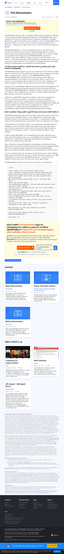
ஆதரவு (34, 2)
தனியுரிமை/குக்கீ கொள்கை (39, 443)
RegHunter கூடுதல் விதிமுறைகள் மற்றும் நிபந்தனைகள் (32, 530)
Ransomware (17, 7)
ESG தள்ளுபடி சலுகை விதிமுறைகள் (11, 523)
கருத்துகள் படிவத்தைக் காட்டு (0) (13, 260)
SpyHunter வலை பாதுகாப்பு (38, 506)
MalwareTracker (22, 504)
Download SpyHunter (24, 247)
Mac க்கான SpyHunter (37, 504)
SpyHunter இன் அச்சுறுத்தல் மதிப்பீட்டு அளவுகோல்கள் (29, 528)
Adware (36, 363)
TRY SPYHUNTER (52, 545)
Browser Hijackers (39, 289)
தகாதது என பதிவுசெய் (52, 507)
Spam (12, 389)
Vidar (34, 61)
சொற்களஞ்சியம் (22, 507)
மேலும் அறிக (35, 552)
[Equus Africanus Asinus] (46, 277)
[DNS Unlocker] (46, 352)
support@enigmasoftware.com (31, 467)
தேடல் (46, 2)
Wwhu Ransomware (14, 321)
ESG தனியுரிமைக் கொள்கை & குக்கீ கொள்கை (13, 519)
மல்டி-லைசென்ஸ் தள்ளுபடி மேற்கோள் (43, 247)
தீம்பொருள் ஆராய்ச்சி (29, 3)
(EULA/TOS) (55, 481)
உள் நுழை (57, 2)
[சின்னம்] (9, 2)
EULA (25, 24)
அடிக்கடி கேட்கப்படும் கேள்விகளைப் (44, 433)
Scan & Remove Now (30, 28)
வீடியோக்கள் (21, 506)
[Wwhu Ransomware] (17, 313)
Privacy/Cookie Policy (32, 24)
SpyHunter (7, 502)
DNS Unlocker (40, 361)
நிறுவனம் (40, 2)
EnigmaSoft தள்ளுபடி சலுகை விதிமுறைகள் (13, 521)
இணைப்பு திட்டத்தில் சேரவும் (53, 504)
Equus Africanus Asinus (44, 286)
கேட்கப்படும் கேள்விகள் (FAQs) (40, 491)
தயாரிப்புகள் (22, 2)
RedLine (26, 61)
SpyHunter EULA (8, 514)
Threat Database (8, 7)
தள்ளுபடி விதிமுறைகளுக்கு (51, 443)
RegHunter (35, 507)
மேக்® (37, 252)
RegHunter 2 (7, 504)
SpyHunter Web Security (9, 506)
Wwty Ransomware (14, 286)
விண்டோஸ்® (30, 252)
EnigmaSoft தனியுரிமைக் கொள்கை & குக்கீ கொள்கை (15, 517)
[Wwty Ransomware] (17, 277)
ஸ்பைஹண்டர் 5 (36, 502)
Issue (6, 365)
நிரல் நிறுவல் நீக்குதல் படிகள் (13, 528)
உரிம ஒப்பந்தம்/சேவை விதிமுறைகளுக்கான (22, 443)
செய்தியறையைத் (51, 502)
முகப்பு (16, 2)
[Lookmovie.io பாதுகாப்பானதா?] (17, 352)
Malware (46, 289)
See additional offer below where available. (14, 24)
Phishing (7, 389)
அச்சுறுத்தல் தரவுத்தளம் (23, 502)
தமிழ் (51, 2)
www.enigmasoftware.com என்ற (13, 459)
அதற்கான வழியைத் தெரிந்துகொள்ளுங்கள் (42, 492)
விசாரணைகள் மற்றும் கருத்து (53, 506)
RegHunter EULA (8, 515)
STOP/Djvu (41, 41)
